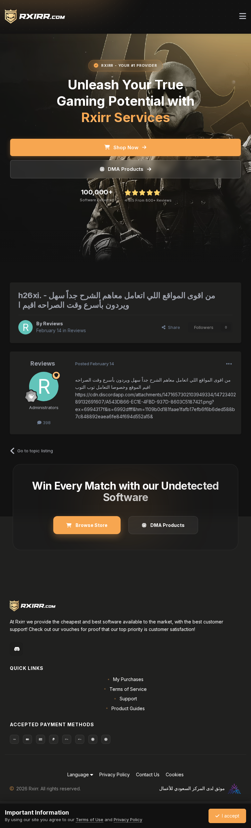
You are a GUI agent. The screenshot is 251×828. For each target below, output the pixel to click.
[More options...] (229, 364)
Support (128, 698)
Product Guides (128, 708)
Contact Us (147, 774)
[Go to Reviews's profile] (25, 327)
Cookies (175, 774)
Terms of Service (128, 689)
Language (78, 774)
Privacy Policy (114, 774)
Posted (94, 363)
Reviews (53, 323)
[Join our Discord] (16, 649)
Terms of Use (89, 819)
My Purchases (128, 679)
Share (172, 327)
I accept (229, 816)
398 (46, 422)
